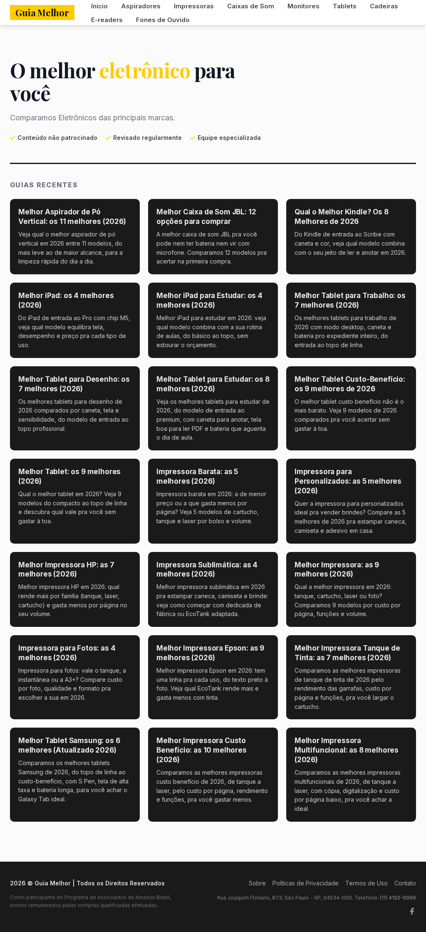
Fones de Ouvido (163, 20)
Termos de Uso (366, 883)
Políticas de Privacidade (305, 883)
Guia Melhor (42, 12)
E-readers (107, 20)
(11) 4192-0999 (398, 898)
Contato (405, 883)
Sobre (257, 883)
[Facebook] (412, 911)
